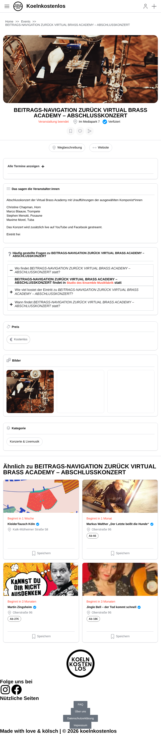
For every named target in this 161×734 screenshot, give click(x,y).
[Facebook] (16, 689)
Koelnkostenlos (45, 6)
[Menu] (7, 6)
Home (9, 21)
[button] (154, 6)
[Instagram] (5, 689)
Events (25, 21)
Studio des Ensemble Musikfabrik (90, 282)
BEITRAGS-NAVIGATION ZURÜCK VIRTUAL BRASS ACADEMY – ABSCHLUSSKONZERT (67, 25)
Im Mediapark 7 (89, 121)
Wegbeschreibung (69, 147)
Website (103, 147)
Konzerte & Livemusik (24, 441)
